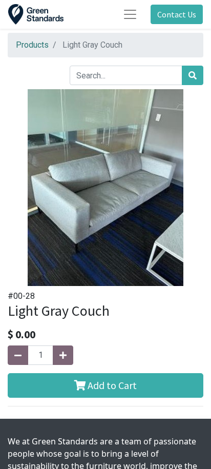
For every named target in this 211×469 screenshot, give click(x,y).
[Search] (192, 75)
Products (32, 45)
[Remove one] (18, 355)
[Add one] (63, 355)
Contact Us (176, 14)
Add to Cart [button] (111, 385)
